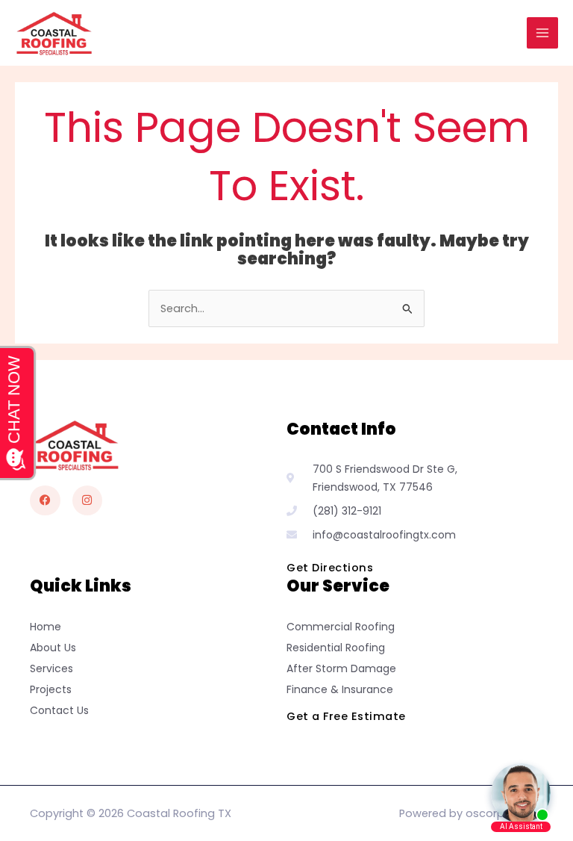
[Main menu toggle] (542, 33)
